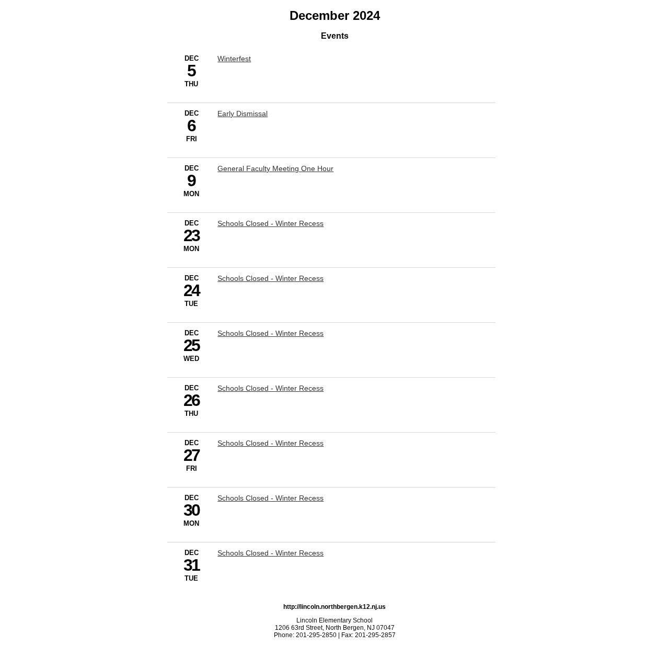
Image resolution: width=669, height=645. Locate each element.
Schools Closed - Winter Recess (270, 223)
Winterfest (234, 58)
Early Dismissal (242, 113)
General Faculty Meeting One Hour (275, 168)
